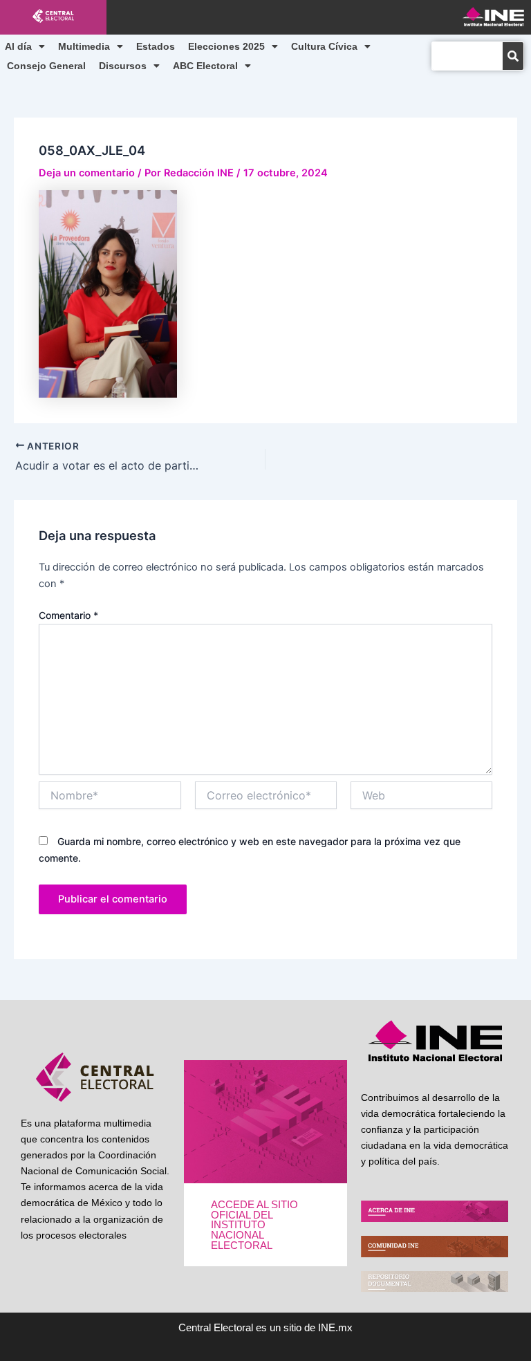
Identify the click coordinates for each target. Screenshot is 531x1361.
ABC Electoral (205, 65)
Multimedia (84, 46)
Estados (155, 46)
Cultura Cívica (324, 46)
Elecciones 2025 (226, 46)
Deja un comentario (87, 173)
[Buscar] (513, 56)
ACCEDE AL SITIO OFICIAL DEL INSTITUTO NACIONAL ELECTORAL (254, 1224)
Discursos (123, 65)
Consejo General (46, 65)
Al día (18, 46)
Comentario (68, 615)
